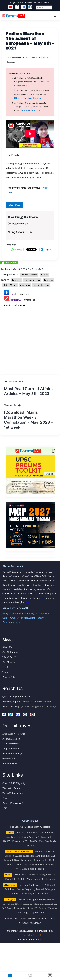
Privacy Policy (9, 677)
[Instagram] (18, 714)
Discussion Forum (11, 788)
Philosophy (38, 2)
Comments (11, 62)
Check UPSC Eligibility (14, 783)
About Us (7, 647)
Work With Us (9, 657)
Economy (29, 613)
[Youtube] (32, 714)
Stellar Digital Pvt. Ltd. (30, 935)
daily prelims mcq (32, 280)
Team (5, 672)
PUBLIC (44, 275)
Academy (28, 2)
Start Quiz (14, 205)
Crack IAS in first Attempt (23, 617)
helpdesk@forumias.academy (36, 701)
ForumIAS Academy (12, 793)
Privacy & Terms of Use (30, 939)
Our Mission (8, 662)
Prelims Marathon (29, 275)
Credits (5, 667)
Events (46, 2)
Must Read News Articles (15, 733)
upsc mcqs (25, 285)
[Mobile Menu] (54, 15)
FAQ (4, 808)
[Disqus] (30, 328)
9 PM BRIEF (8, 758)
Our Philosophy (10, 652)
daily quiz (48, 280)
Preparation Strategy (12, 753)
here (43, 598)
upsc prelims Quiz (41, 285)
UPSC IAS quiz (10, 285)
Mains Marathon (10, 743)
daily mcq (16, 280)
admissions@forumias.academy (40, 706)
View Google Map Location (30, 868)
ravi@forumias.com (21, 696)
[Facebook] (4, 714)
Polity (5, 613)
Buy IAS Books (10, 763)
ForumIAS (37, 269)
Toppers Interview (11, 748)
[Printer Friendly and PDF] (9, 262)
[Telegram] (25, 714)
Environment (16, 613)
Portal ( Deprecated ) (12, 803)
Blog (4, 798)
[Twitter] (10, 714)
